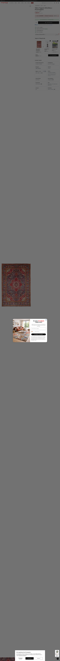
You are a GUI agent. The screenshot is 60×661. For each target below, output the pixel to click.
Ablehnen (38, 658)
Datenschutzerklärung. (22, 655)
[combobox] (32, 332)
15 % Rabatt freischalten (38, 334)
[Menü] (58, 650)
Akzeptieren (29, 658)
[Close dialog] (46, 320)
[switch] (57, 655)
